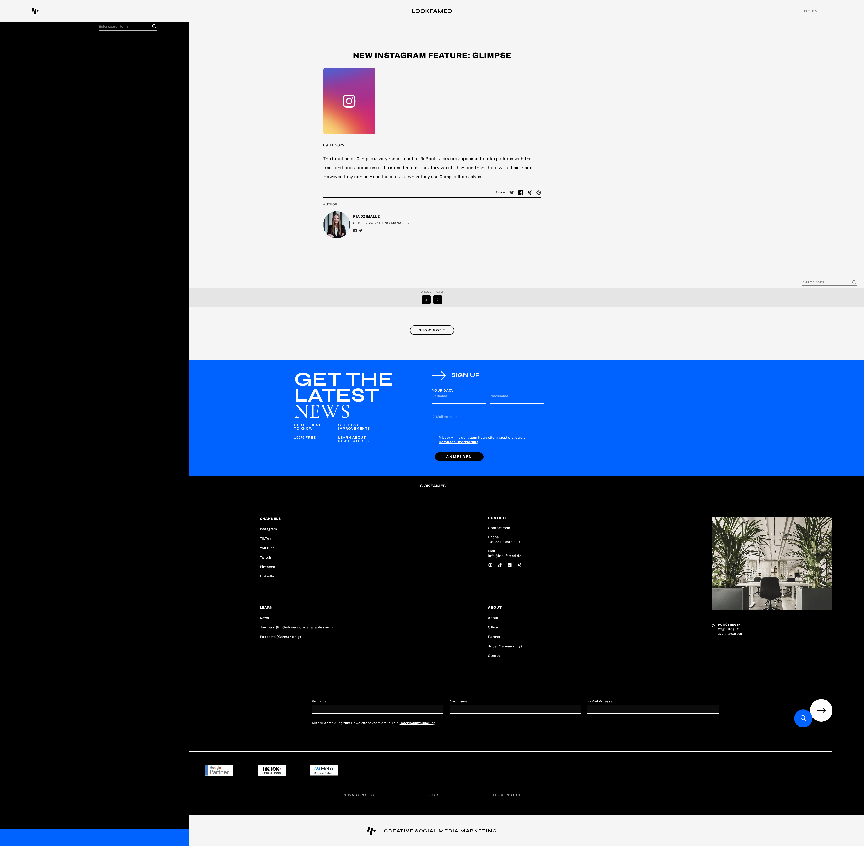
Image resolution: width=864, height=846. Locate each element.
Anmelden (459, 456)
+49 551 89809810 (504, 542)
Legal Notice (507, 795)
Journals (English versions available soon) (296, 627)
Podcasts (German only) (280, 637)
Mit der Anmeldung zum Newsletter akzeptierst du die (482, 440)
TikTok (265, 538)
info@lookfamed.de (504, 556)
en (815, 11)
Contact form (499, 528)
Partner (494, 637)
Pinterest (267, 567)
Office (493, 627)
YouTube (267, 548)
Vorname (439, 396)
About (493, 618)
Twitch (265, 557)
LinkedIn (267, 576)
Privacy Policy (358, 795)
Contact (495, 656)
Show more (432, 330)
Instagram (268, 529)
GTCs (434, 795)
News (264, 618)
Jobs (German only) (505, 646)
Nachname (499, 396)
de (807, 11)
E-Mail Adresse (445, 417)
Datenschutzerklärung (459, 442)
